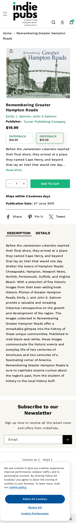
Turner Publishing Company (44, 121)
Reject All (35, 507)
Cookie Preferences (35, 513)
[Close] (70, 519)
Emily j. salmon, (19, 116)
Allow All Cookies (35, 499)
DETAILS (43, 233)
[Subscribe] (67, 439)
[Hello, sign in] (62, 22)
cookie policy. (18, 487)
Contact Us (29, 459)
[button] (7, 14)
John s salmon (45, 116)
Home (7, 33)
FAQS (46, 459)
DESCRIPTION (18, 233)
